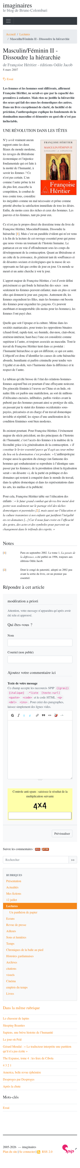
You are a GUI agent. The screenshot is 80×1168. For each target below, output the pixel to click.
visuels (10, 975)
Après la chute (12, 1086)
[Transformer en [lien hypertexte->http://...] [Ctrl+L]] (37, 715)
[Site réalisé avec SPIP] (69, 1148)
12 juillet (11, 900)
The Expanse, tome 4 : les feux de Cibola (28, 1058)
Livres (10, 993)
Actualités (12, 887)
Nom (11, 635)
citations (11, 968)
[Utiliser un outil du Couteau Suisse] (56, 715)
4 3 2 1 (7, 1065)
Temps (10, 943)
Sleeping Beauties (14, 1025)
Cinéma (11, 981)
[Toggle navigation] (8, 21)
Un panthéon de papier (23, 912)
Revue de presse (16, 925)
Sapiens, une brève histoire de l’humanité (28, 1032)
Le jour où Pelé (12, 1039)
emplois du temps (17, 987)
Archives (11, 962)
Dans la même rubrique (21, 1007)
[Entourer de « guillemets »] (50, 715)
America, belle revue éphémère (22, 1072)
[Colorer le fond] (31, 715)
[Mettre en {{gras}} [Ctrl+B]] (12, 715)
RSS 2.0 (46, 1151)
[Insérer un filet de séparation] (62, 715)
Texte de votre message (22, 683)
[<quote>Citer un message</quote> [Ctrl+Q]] (43, 715)
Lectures (24, 34)
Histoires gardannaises (20, 956)
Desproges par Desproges (18, 1079)
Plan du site (10, 1151)
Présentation (13, 881)
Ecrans (10, 918)
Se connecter (27, 1151)
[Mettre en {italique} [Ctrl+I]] (19, 715)
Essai (9, 79)
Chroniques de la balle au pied (24, 950)
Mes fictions (13, 893)
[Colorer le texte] (25, 715)
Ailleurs (11, 931)
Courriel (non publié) (21, 652)
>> (73, 860)
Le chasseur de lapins (16, 1018)
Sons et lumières (16, 937)
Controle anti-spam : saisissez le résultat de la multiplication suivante (40, 793)
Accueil (11, 34)
